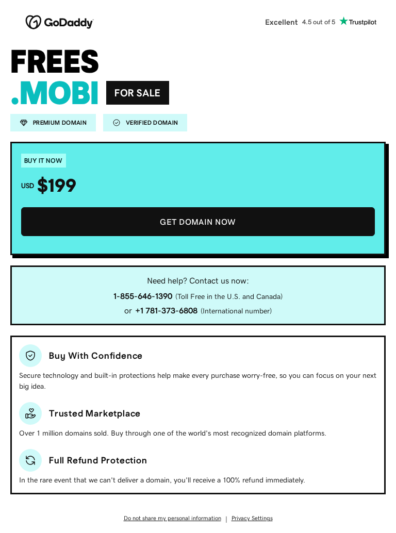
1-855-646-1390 (142, 296)
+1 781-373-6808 (166, 310)
